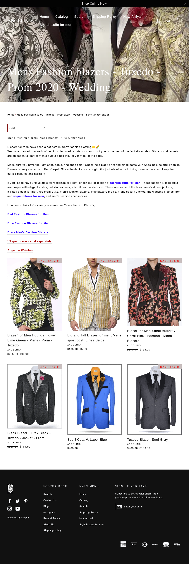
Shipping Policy (104, 16)
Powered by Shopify (18, 517)
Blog (46, 506)
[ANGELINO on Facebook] (9, 501)
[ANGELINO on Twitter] (18, 501)
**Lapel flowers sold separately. (29, 241)
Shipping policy (52, 530)
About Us (48, 524)
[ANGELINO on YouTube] (18, 508)
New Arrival (132, 16)
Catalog (61, 16)
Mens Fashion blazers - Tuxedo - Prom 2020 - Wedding (50, 114)
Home (44, 16)
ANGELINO (19, 20)
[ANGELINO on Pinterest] (26, 501)
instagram (49, 512)
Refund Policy (51, 518)
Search (80, 16)
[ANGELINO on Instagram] (9, 508)
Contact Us (50, 500)
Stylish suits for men (56, 24)
